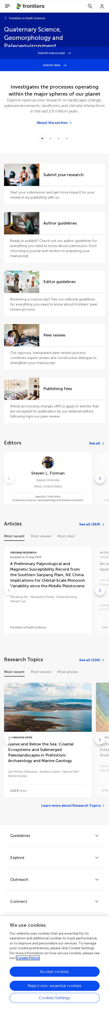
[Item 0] (42, 138)
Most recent (14, 536)
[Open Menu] (7, 6)
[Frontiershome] (30, 6)
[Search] (90, 6)
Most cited (65, 536)
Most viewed (41, 536)
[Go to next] (100, 478)
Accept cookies (54, 971)
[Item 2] (59, 138)
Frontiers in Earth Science (27, 18)
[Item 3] (67, 138)
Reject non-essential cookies (54, 985)
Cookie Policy (27, 958)
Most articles (67, 672)
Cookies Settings (54, 997)
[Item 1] (50, 138)
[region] (54, 962)
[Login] (102, 6)
